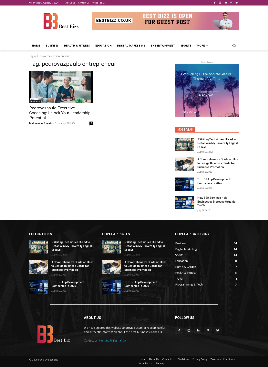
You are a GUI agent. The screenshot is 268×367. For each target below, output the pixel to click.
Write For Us (145, 363)
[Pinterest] (231, 3)
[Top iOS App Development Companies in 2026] (184, 184)
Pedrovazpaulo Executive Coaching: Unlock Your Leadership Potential (59, 113)
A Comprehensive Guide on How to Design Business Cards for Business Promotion (218, 163)
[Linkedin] (225, 3)
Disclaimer (183, 359)
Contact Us (168, 359)
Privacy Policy (199, 359)
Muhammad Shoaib (40, 123)
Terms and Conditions (223, 359)
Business (35, 101)
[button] (234, 45)
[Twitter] (236, 3)
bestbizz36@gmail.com (113, 340)
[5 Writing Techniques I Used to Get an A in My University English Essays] (184, 144)
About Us (154, 359)
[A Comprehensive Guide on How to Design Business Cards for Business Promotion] (184, 164)
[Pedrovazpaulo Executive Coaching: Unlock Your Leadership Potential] (61, 87)
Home (142, 359)
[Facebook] (214, 3)
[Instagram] (220, 3)
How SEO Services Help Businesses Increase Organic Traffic (216, 201)
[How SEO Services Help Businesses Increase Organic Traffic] (184, 202)
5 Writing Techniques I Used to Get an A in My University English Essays (218, 143)
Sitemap (160, 363)
